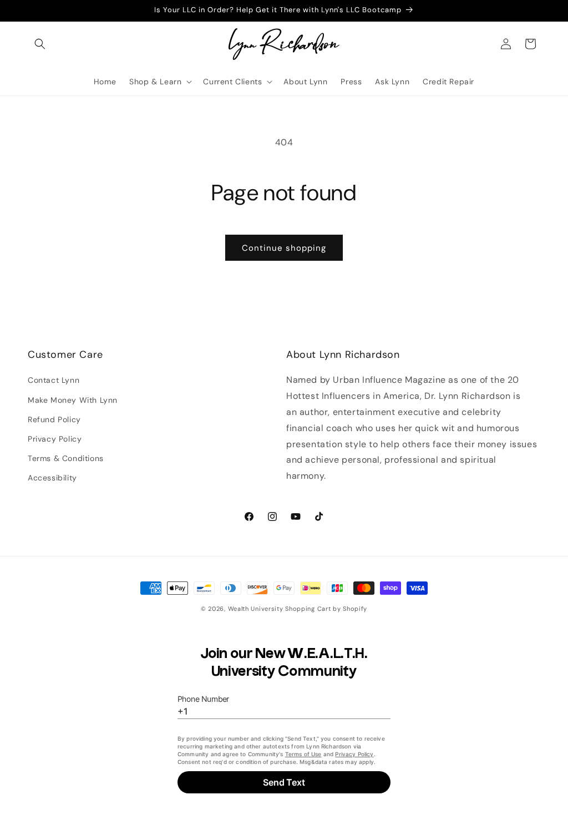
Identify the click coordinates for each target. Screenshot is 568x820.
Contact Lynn (53, 380)
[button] (40, 44)
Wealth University (255, 609)
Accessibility (52, 478)
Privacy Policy (55, 439)
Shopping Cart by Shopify (326, 609)
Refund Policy (54, 419)
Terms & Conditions (66, 458)
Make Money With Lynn (73, 400)
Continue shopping (284, 248)
